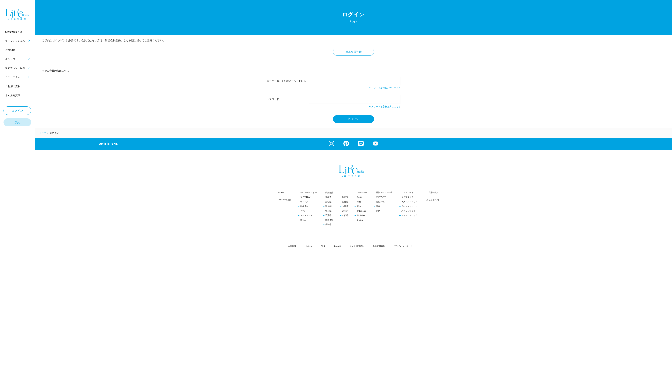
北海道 (328, 197)
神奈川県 (329, 220)
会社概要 (292, 246)
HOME (281, 192)
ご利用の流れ (432, 192)
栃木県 (345, 197)
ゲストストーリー (409, 202)
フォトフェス (306, 216)
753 (358, 206)
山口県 (345, 216)
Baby (359, 197)
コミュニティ (407, 192)
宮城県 (328, 202)
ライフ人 (304, 202)
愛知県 (345, 202)
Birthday (361, 216)
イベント (304, 211)
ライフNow (305, 197)
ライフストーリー (409, 206)
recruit (337, 246)
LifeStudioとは (284, 199)
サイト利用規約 (356, 246)
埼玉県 (328, 211)
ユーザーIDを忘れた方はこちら (385, 88)
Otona (360, 220)
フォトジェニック (409, 216)
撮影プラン (381, 202)
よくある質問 (432, 199)
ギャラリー (362, 192)
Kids (359, 202)
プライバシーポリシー (404, 246)
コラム (303, 220)
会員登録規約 (379, 246)
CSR (323, 246)
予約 (17, 122)
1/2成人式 (361, 211)
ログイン (17, 110)
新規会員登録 (353, 51)
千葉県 (328, 216)
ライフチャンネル (308, 192)
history (308, 246)
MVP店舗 (304, 206)
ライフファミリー (409, 197)
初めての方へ (382, 197)
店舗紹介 (329, 192)
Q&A (378, 211)
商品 (378, 206)
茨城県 (328, 225)
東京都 (328, 206)
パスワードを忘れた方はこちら (385, 106)
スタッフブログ (408, 211)
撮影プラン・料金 (384, 192)
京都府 (345, 211)
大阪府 (345, 206)
